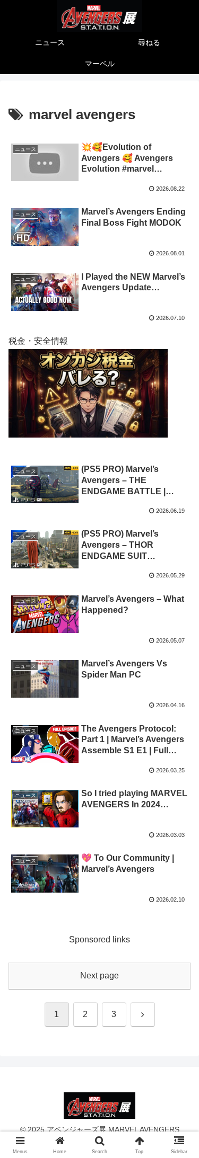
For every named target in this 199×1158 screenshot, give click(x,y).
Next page (99, 975)
